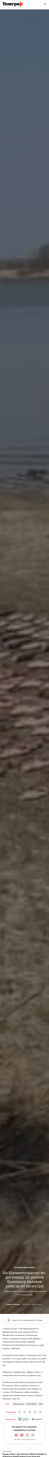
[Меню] (45, 4)
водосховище (31, 1404)
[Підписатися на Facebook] (27, 1435)
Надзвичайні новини (24, 1267)
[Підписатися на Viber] (21, 1435)
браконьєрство (18, 1404)
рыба (41, 1404)
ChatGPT (24, 1419)
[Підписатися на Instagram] (32, 1435)
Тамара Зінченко (13, 1304)
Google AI (38, 1419)
